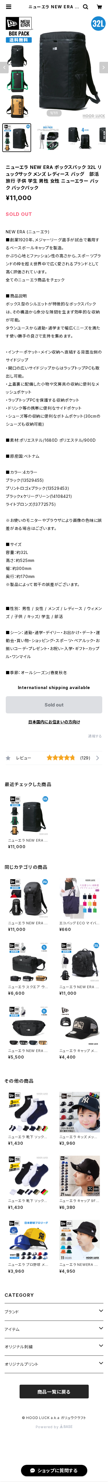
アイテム (12, 1329)
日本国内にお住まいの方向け (54, 721)
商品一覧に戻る (54, 1392)
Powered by (48, 1427)
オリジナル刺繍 (19, 1346)
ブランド (12, 1311)
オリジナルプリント (22, 1364)
